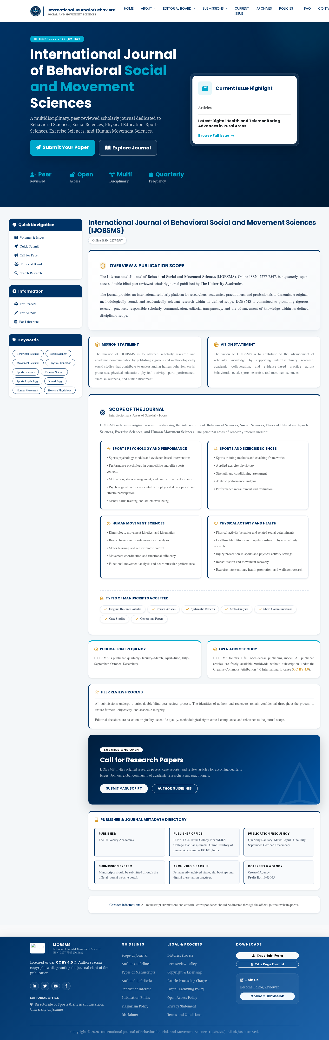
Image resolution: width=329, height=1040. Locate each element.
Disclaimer (130, 1014)
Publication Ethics (136, 997)
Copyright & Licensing (184, 972)
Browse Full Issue (213, 135)
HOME (129, 8)
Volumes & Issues (32, 237)
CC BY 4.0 (301, 669)
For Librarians (29, 321)
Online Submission (267, 996)
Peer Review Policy (182, 963)
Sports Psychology (27, 381)
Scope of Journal (134, 955)
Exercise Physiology (60, 390)
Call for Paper (29, 255)
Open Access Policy (182, 997)
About (147, 8)
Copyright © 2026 (85, 1031)
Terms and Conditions (184, 1014)
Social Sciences (58, 354)
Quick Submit (29, 246)
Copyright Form (269, 955)
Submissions (214, 8)
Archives (264, 8)
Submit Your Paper (66, 147)
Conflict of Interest (136, 989)
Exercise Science (54, 372)
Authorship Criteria (137, 980)
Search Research (31, 273)
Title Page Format (269, 964)
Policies (286, 8)
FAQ (307, 8)
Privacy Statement (181, 1006)
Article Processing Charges (187, 980)
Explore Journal (131, 147)
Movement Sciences (28, 363)
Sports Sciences (26, 372)
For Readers (28, 304)
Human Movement (27, 390)
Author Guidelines (175, 788)
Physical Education (60, 363)
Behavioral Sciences (28, 354)
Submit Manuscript (124, 788)
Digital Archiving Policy (185, 989)
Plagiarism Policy (135, 1006)
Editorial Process (180, 955)
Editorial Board (177, 8)
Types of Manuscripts (138, 972)
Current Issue (242, 11)
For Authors (28, 312)
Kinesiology (55, 381)
